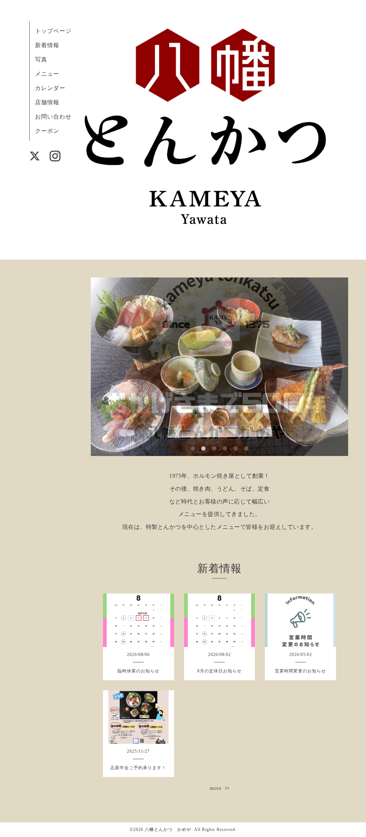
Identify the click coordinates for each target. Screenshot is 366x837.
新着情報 (47, 45)
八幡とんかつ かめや (168, 829)
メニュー (47, 74)
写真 (41, 59)
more (217, 788)
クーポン (47, 131)
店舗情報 (47, 102)
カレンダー (50, 88)
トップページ (53, 31)
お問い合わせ (53, 117)
